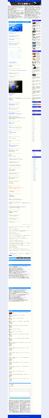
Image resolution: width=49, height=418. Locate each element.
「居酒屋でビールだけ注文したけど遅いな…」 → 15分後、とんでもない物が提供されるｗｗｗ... (33, 8)
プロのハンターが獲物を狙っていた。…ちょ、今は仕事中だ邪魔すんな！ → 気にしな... (19, 277)
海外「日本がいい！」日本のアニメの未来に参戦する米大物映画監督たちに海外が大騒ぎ (16, 13)
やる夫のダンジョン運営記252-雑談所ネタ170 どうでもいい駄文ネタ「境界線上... (18, 266)
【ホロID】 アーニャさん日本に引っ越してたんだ (14, 273)
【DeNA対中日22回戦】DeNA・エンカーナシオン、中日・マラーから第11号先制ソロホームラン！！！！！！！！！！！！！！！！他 (18, 238)
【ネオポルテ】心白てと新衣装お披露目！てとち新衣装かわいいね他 (16, 240)
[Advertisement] (20, 283)
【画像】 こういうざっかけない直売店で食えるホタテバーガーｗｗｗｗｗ (17, 297)
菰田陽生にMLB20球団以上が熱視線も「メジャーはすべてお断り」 (16, 275)
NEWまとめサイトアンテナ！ (35, 164)
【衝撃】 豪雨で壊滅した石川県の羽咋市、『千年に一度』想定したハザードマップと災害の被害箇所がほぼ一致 (19, 227)
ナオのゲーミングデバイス (35, 155)
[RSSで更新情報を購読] (39, 104)
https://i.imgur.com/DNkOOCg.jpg (12, 93)
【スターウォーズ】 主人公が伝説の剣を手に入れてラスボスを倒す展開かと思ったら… (19, 292)
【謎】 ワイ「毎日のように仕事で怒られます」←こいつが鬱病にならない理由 (16, 12)
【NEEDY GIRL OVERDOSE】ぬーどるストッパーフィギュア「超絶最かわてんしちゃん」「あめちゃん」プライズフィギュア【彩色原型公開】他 (19, 245)
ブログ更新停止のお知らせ (11, 9)
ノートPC (18, 255)
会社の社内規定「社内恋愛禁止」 (12, 293)
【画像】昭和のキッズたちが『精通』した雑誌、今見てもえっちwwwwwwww (14, 400)
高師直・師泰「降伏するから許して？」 (13, 403)
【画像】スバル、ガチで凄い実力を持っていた (14, 408)
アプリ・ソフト (15, 255)
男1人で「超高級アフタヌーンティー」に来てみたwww (14, 404)
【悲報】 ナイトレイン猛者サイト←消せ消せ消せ (14, 296)
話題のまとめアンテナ (34, 180)
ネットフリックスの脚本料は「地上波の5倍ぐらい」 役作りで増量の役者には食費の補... (14, 412)
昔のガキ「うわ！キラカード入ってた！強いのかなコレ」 (15, 295)
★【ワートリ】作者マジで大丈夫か (12, 11)
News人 (33, 163)
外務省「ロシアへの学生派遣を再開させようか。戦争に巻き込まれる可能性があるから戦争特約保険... (33, 12)
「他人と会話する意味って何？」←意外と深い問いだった (25, 407)
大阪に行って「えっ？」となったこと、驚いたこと (25, 411)
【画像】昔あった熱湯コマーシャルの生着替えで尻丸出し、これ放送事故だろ (25, 405)
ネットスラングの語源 (22, 403)
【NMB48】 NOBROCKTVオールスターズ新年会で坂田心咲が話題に (16, 269)
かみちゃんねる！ (34, 168)
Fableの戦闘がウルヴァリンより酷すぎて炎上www (25, 412)
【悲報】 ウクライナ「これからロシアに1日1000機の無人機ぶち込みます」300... (18, 299)
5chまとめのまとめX (34, 159)
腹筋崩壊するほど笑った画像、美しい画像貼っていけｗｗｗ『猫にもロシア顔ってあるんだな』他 (33, 9)
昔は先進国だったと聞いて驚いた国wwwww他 (13, 247)
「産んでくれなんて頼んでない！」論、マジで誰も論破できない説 (25, 409)
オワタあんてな (34, 167)
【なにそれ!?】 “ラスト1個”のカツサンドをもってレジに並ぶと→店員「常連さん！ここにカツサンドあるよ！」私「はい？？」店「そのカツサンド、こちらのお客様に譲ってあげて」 (19, 230)
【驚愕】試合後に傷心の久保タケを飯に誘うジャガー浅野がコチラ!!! (14, 405)
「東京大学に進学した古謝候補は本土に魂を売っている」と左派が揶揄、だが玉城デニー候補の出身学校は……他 (19, 250)
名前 (9, 388)
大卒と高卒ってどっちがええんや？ (12, 232)
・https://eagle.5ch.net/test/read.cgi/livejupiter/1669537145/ (26, 224)
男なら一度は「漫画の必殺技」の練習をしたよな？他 (31, 15)
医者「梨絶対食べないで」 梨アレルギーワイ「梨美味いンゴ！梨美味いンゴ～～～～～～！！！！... (33, 13)
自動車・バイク (10, 255)
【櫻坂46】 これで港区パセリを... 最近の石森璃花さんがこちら (16, 268)
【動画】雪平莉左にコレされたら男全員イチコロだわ (25, 408)
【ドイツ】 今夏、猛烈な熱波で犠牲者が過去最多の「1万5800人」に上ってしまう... (18, 300)
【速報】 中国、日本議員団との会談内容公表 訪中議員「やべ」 (15, 16)
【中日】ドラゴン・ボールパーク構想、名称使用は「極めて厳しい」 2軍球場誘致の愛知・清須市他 (19, 235)
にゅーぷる (34, 172)
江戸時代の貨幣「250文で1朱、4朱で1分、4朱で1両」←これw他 (32, 11)
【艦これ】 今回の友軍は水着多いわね (12, 8)
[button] (19, 258)
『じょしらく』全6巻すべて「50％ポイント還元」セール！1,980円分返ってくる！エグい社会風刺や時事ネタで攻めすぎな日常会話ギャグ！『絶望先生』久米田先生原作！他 (19, 243)
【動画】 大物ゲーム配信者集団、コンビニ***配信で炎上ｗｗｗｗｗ (17, 272)
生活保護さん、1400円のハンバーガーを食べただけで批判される (14, 409)
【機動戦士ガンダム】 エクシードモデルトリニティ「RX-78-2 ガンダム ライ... (18, 289)
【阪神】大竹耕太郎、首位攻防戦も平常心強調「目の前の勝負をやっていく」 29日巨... (25, 404)
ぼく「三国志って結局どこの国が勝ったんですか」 (14, 15)
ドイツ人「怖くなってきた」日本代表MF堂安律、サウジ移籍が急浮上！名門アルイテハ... (19, 276)
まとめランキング (34, 176)
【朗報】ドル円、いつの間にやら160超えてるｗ (14, 401)
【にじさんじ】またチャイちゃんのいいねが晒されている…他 (32, 16)
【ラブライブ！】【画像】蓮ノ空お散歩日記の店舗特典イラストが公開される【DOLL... (14, 411)
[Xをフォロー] (34, 104)
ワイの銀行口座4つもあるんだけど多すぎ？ (14, 407)
